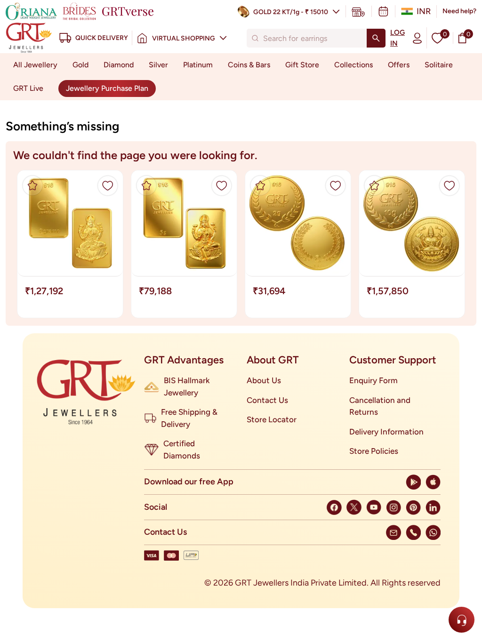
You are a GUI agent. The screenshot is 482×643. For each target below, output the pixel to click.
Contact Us (267, 400)
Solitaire (439, 64)
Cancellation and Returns (379, 406)
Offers (399, 64)
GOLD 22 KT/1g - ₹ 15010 (290, 12)
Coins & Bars (249, 64)
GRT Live (28, 88)
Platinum (198, 64)
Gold (80, 64)
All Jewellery (35, 64)
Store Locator (272, 419)
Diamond (119, 64)
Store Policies (373, 451)
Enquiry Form (373, 380)
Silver (158, 64)
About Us (264, 380)
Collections (353, 64)
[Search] (376, 38)
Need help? (459, 11)
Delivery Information (386, 431)
